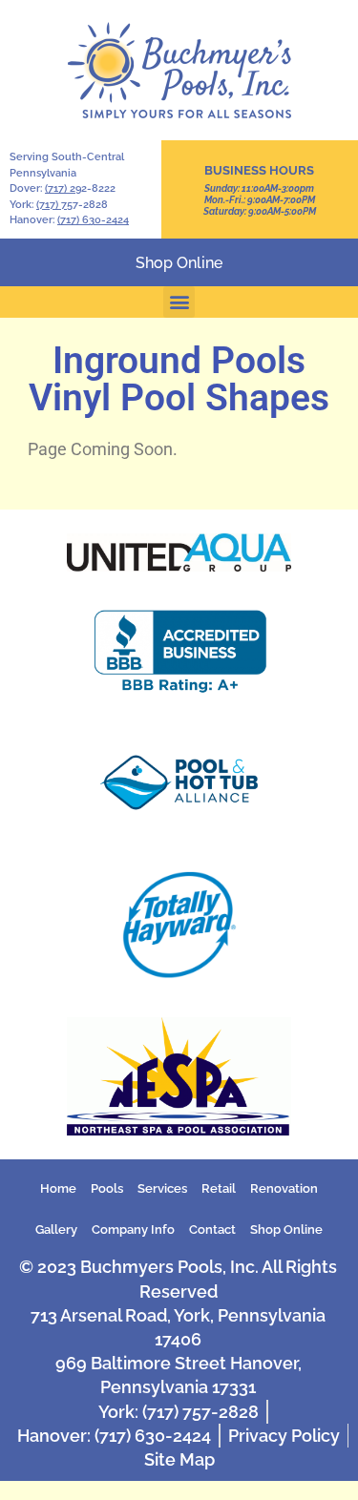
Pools (107, 1188)
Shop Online (286, 1229)
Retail (218, 1188)
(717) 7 (51, 204)
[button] (179, 302)
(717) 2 (60, 188)
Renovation (284, 1188)
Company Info (133, 1229)
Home (58, 1188)
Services (162, 1188)
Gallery (56, 1229)
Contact (212, 1229)
